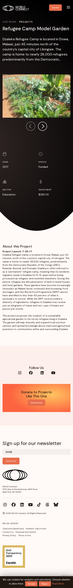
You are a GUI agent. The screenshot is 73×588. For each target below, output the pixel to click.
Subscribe (11, 461)
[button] (42, 127)
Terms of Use (24, 535)
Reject (44, 583)
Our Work (9, 21)
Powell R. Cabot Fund (36, 528)
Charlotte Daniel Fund (13, 528)
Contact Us (8, 532)
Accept (31, 583)
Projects (26, 21)
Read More (58, 583)
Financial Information (26, 532)
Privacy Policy (9, 535)
